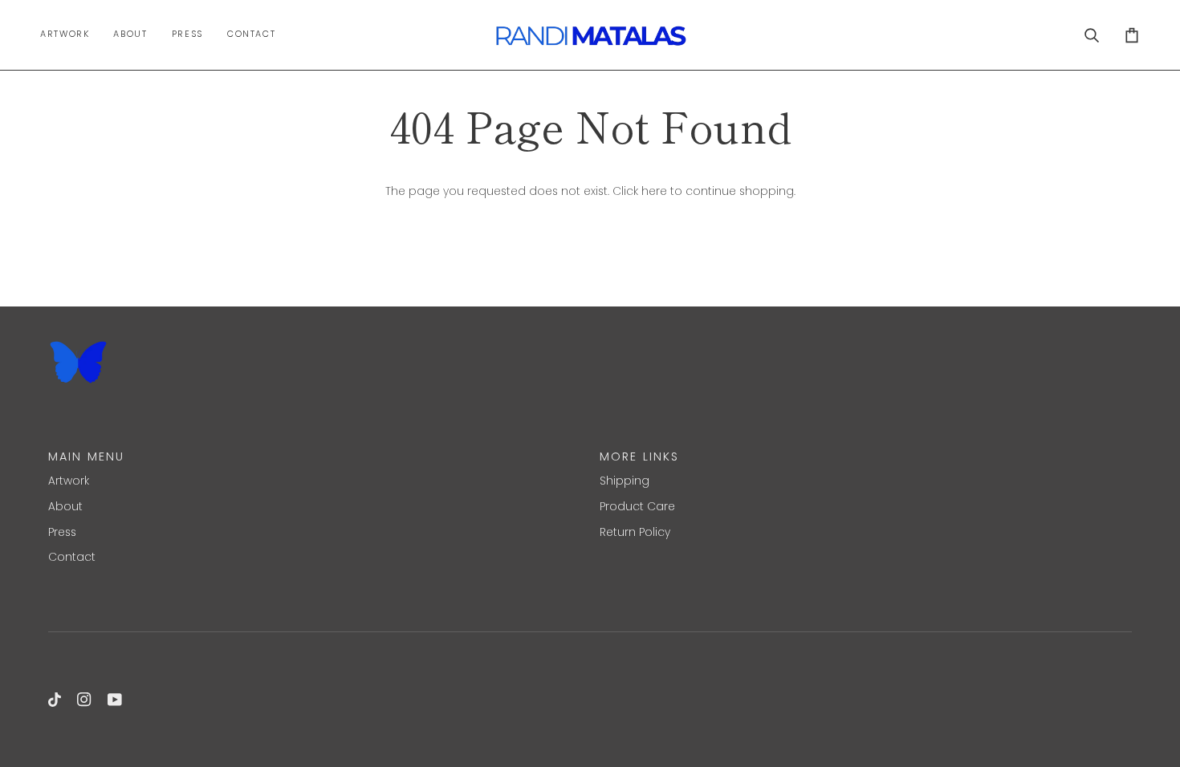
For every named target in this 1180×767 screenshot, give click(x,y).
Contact (72, 557)
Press (62, 532)
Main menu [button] (86, 456)
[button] (70, 35)
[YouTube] (115, 699)
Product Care (637, 506)
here (654, 191)
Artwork (68, 481)
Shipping (624, 481)
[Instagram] (84, 699)
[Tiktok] (54, 699)
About (65, 506)
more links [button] (639, 456)
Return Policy (635, 532)
